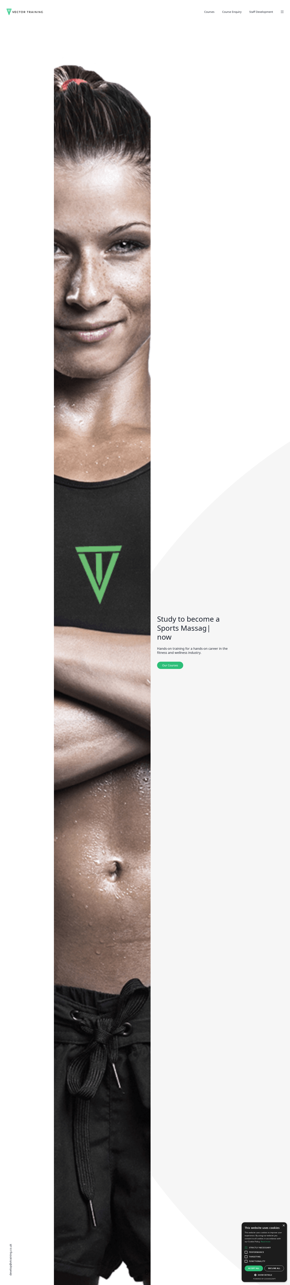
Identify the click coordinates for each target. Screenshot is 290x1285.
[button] (264, 1275)
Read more (266, 1241)
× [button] (283, 1225)
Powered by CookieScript (264, 1279)
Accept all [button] (253, 1268)
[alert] (264, 1252)
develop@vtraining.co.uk (10, 1259)
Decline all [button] (274, 1268)
